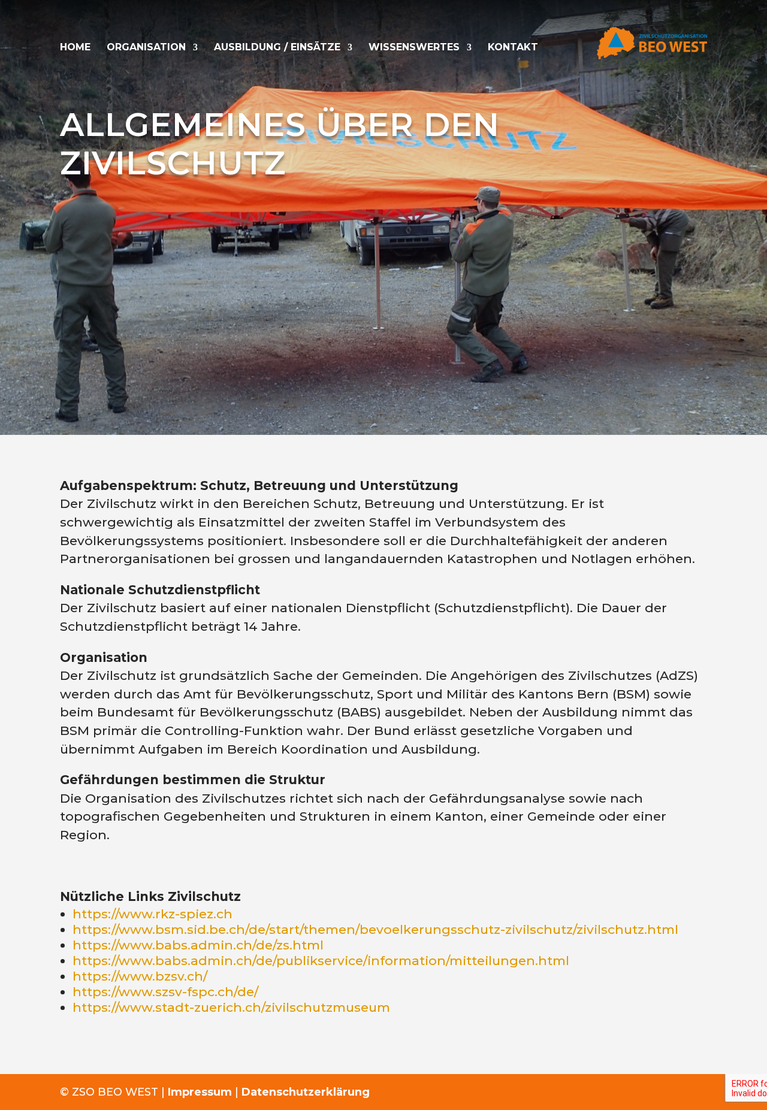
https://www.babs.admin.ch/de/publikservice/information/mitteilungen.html (321, 960)
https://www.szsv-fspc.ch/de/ (165, 991)
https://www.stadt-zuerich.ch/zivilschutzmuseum (231, 1007)
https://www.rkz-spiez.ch (152, 913)
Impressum (200, 1092)
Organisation (146, 48)
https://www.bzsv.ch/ (140, 976)
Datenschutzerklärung (305, 1092)
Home (75, 48)
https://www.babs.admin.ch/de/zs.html (198, 944)
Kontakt (513, 48)
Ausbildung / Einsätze (277, 48)
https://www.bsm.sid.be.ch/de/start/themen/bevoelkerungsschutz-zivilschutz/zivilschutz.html (375, 929)
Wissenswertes (414, 48)
